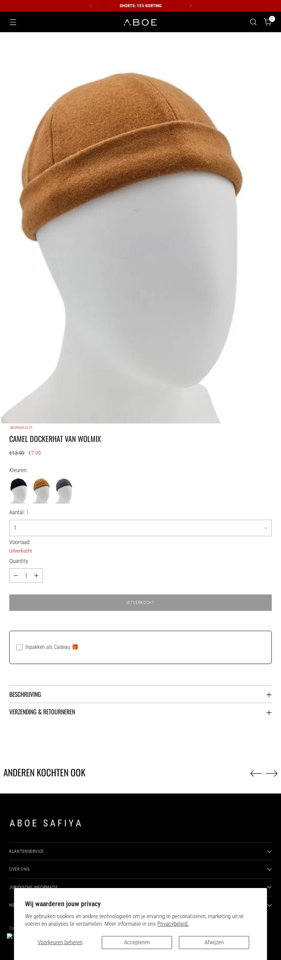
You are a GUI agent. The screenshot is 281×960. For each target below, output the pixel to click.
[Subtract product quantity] (16, 575)
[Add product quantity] (36, 575)
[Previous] (90, 6)
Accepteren (137, 942)
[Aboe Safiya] (140, 22)
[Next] (190, 6)
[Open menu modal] (13, 22)
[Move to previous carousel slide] (256, 773)
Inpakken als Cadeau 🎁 (51, 647)
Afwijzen (214, 942)
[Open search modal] (253, 22)
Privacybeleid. (173, 924)
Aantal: (19, 512)
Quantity (18, 561)
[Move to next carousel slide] (272, 773)
